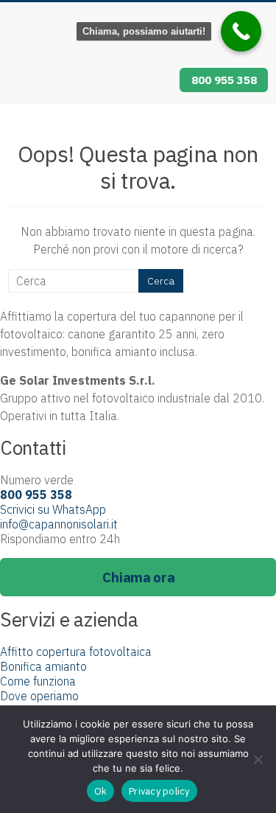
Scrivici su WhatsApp (53, 509)
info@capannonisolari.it (59, 524)
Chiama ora (138, 577)
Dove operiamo (39, 695)
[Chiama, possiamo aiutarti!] (241, 31)
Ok (100, 791)
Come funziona (38, 681)
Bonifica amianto (43, 666)
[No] (257, 759)
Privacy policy (159, 791)
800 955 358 (224, 79)
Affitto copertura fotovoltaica (76, 651)
